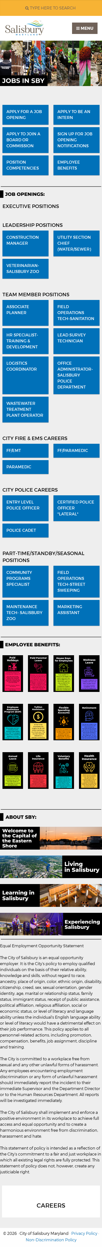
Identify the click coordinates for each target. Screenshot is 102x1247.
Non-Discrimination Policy (51, 1240)
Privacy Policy (84, 1233)
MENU (86, 28)
